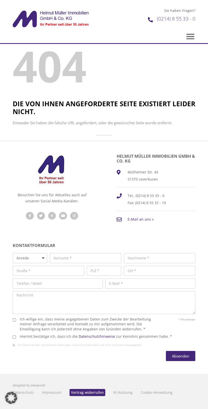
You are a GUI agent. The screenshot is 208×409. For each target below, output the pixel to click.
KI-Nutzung (123, 392)
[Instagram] (74, 216)
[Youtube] (63, 216)
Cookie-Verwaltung (156, 392)
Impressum (51, 392)
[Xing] (52, 216)
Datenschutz (23, 392)
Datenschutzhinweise (97, 336)
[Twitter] (41, 216)
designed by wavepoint (29, 385)
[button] (190, 36)
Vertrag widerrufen (87, 392)
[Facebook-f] (30, 216)
